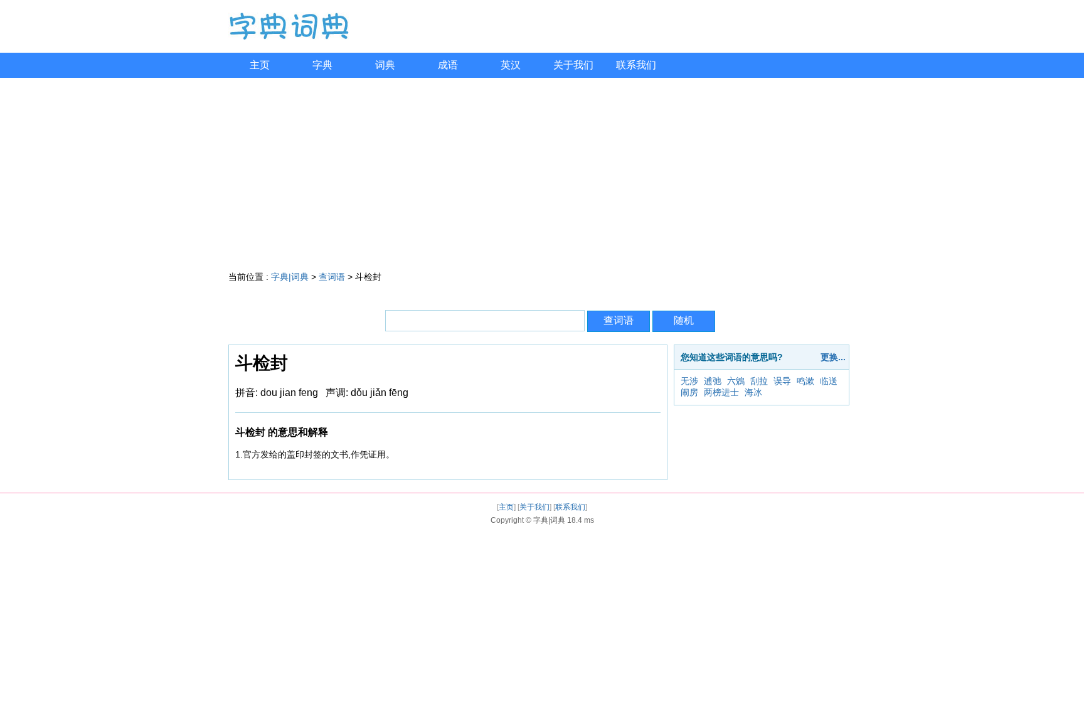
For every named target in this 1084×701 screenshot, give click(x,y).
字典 (322, 65)
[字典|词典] (288, 37)
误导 (782, 381)
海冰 (753, 392)
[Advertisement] (542, 172)
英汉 (511, 65)
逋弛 (712, 381)
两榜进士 (721, 392)
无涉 (689, 381)
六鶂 (736, 381)
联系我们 (636, 65)
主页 (260, 65)
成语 (448, 65)
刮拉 (759, 381)
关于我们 (573, 65)
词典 (385, 65)
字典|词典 (290, 277)
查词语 (332, 277)
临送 (828, 381)
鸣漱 (805, 381)
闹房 (689, 392)
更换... (833, 357)
